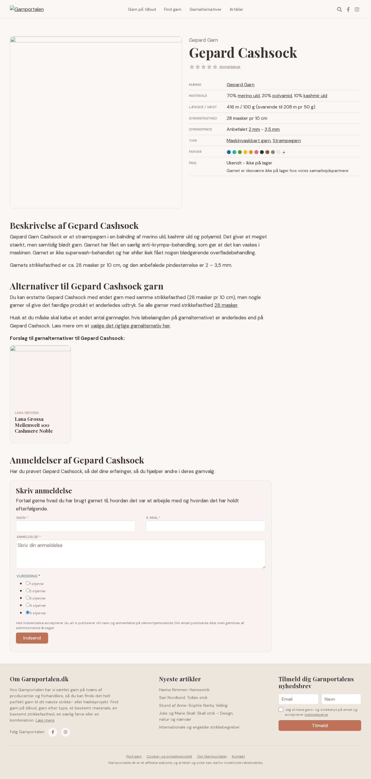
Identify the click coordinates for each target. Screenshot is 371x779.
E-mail (153, 517)
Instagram (356, 9)
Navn (22, 517)
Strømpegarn (287, 140)
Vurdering (28, 576)
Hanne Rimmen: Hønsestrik (184, 689)
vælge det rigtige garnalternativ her (130, 326)
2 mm (254, 129)
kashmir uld (315, 96)
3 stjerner (38, 598)
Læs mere (45, 720)
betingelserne (316, 714)
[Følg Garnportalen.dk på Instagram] (65, 732)
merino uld (249, 96)
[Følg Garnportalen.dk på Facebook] (52, 732)
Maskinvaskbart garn (249, 140)
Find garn (172, 9)
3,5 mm (272, 129)
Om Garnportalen (212, 756)
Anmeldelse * (29, 537)
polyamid (282, 96)
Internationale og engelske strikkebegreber (199, 727)
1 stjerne (36, 583)
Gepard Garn (203, 40)
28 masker (225, 305)
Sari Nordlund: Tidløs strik (183, 697)
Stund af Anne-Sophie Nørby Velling (193, 705)
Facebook (348, 9)
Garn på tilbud (142, 9)
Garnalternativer (205, 9)
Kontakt (238, 756)
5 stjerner (38, 613)
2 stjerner (38, 591)
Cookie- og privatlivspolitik (169, 756)
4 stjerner (38, 605)
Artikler (236, 9)
